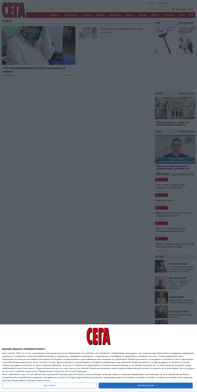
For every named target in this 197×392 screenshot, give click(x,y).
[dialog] (98, 358)
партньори (26, 353)
